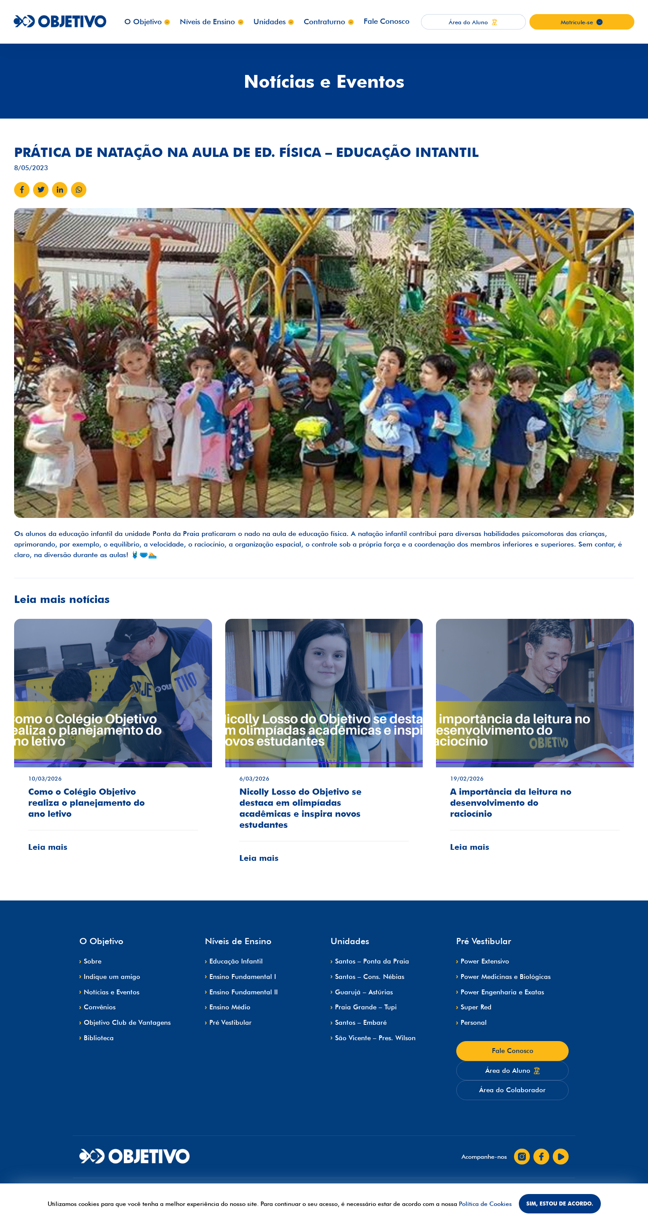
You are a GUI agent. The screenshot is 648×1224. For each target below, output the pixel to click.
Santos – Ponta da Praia (372, 961)
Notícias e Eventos (111, 992)
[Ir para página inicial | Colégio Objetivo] (134, 1157)
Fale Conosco (387, 21)
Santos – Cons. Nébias (369, 977)
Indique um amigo (112, 977)
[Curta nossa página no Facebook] (541, 1156)
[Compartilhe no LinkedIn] (59, 189)
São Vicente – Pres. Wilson (375, 1038)
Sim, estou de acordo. (559, 1203)
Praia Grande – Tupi (366, 1007)
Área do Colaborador (512, 1090)
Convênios (99, 1007)
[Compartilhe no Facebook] (22, 189)
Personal (474, 1023)
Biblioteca (99, 1038)
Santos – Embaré (361, 1023)
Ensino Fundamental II (243, 992)
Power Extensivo (485, 961)
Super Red (476, 1007)
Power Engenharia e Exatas (502, 992)
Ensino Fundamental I (242, 977)
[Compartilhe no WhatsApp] (78, 189)
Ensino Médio (229, 1007)
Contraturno (324, 21)
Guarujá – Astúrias (364, 992)
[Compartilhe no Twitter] (40, 189)
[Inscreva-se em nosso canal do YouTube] (561, 1156)
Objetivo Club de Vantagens (127, 1023)
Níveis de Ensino (207, 21)
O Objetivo (143, 21)
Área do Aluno (507, 1071)
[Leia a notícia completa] (113, 742)
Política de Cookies (485, 1203)
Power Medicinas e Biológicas (506, 977)
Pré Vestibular (230, 1023)
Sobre (92, 961)
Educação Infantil (236, 961)
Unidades (269, 21)
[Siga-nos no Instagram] (522, 1156)
